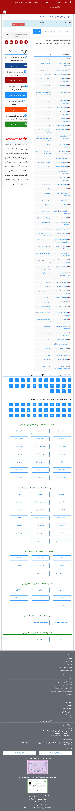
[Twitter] (16, 42)
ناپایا (49, 189)
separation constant (64, 334)
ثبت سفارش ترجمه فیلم (18, 124)
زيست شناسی (40, 557)
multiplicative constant (64, 179)
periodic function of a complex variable (62, 240)
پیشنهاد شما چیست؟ (18, 24)
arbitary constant (60, 74)
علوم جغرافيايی (62, 525)
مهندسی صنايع (40, 438)
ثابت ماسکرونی (47, 171)
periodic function (61, 233)
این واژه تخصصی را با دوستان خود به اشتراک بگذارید (16, 35)
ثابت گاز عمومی (47, 359)
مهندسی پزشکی (62, 446)
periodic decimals (61, 229)
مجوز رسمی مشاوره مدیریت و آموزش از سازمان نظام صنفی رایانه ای (37, 777)
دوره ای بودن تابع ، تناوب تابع (43, 312)
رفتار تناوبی (48, 204)
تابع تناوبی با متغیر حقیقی (44, 246)
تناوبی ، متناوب (47, 302)
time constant (62, 355)
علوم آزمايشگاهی (19, 597)
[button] (55, 2)
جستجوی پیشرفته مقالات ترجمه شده (61, 691)
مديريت (40, 494)
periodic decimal (61, 218)
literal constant (61, 158)
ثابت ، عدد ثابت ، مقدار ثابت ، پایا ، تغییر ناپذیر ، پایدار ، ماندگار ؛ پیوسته (43, 94)
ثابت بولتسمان (47, 85)
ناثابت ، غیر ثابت (46, 184)
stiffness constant (60, 344)
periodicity (63, 306)
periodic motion (61, 267)
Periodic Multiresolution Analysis (65, 275)
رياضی (61, 565)
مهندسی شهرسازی (40, 462)
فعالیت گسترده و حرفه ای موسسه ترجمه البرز (37, 796)
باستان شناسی (40, 533)
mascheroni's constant (64, 172)
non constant (62, 184)
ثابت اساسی (48, 118)
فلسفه (19, 517)
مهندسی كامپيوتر (62, 431)
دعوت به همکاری (67, 674)
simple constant (61, 340)
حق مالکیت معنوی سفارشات (64, 670)
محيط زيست (62, 462)
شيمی (61, 557)
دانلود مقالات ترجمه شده (65, 685)
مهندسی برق (40, 431)
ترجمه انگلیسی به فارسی (65, 682)
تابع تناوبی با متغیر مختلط (44, 239)
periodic (64, 200)
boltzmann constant (64, 86)
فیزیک (19, 557)
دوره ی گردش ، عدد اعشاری (44, 218)
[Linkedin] (6, 42)
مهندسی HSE (61, 469)
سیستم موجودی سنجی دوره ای (43, 261)
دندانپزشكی (62, 605)
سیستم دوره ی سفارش (45, 291)
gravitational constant (64, 145)
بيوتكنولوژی (19, 590)
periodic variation (61, 298)
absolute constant (60, 59)
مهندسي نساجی (40, 454)
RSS (68, 705)
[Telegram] (26, 42)
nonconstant (62, 189)
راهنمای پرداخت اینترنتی (65, 708)
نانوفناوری (19, 565)
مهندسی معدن (61, 454)
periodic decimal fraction (63, 223)
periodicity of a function (63, 313)
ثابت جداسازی (47, 333)
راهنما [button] (36, 2)
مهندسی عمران (19, 431)
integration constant (64, 152)
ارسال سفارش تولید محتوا (17, 95)
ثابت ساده (48, 340)
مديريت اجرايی (40, 525)
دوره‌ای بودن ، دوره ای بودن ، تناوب (43, 307)
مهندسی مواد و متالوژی (40, 446)
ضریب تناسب (47, 326)
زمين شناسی (40, 565)
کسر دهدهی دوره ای (46, 222)
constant (63, 92)
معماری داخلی (40, 639)
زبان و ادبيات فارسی (40, 517)
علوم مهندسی (40, 477)
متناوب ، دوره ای (46, 200)
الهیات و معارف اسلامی (62, 541)
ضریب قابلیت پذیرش (45, 63)
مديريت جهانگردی (40, 510)
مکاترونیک (19, 469)
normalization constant (63, 194)
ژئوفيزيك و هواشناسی (61, 573)
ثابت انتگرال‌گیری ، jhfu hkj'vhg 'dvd (43, 152)
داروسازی (62, 597)
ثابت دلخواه (48, 74)
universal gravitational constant (62, 367)
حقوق (19, 494)
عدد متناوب (48, 282)
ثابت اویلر (48, 125)
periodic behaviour (65, 205)
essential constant (65, 120)
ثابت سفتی (48, 344)
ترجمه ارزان (69, 694)
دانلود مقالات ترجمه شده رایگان (63, 688)
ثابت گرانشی (47, 144)
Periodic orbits (62, 286)
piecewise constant (65, 320)
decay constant (61, 107)
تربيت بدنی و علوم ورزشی (40, 502)
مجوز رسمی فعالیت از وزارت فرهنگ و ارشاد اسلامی (37, 758)
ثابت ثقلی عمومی (46, 366)
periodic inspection (65, 254)
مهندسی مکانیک (62, 438)
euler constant (62, 125)
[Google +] (11, 42)
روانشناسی (61, 502)
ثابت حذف (48, 112)
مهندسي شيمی (19, 438)
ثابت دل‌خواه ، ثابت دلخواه (44, 79)
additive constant (61, 70)
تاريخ (62, 533)
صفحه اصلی (66, 2)
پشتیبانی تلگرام (20, 753)
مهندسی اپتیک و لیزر (40, 469)
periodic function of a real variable (62, 247)
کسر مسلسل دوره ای (45, 211)
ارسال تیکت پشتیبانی (56, 753)
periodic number (61, 282)
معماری (62, 639)
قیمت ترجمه (44, 2)
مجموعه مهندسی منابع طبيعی (40, 622)
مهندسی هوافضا (19, 462)
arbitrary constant (65, 80)
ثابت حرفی (48, 158)
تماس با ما (69, 661)
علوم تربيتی (19, 502)
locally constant (61, 162)
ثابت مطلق (48, 59)
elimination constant (65, 113)
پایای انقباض (47, 101)
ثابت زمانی (48, 355)
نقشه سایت (69, 718)
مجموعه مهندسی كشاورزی (61, 622)
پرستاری (40, 590)
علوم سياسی (19, 525)
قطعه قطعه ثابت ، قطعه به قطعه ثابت (43, 320)
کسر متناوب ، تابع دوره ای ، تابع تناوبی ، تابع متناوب (43, 234)
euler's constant (61, 130)
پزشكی (62, 590)
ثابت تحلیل (48, 107)
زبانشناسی (19, 533)
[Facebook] (21, 42)
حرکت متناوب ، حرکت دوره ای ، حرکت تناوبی (43, 268)
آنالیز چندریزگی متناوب (45, 273)
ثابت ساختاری (47, 348)
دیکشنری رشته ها (55, 7)
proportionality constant (63, 327)
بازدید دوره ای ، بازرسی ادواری (43, 253)
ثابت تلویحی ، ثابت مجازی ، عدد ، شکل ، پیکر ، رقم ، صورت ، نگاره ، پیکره (43, 138)
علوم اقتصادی (61, 510)
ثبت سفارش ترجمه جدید (17, 66)
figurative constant (65, 137)
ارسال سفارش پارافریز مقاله (17, 110)
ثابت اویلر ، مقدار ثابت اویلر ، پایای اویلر (43, 131)
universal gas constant (64, 360)
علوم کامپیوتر (40, 573)
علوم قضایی (40, 541)
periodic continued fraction (62, 212)
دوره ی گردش (47, 229)
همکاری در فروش (67, 712)
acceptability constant (64, 64)
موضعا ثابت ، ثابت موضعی (44, 162)
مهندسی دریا (19, 477)
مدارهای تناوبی (47, 286)
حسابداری (61, 494)
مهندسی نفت (19, 454)
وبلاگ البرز (69, 664)
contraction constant (64, 102)
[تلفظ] (70, 22)
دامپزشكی (40, 597)
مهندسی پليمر (19, 446)
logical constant (61, 166)
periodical (63, 302)
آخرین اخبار (69, 702)
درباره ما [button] (28, 2)
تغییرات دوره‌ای (47, 298)
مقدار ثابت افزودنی (46, 70)
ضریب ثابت (48, 178)
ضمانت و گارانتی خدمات (65, 667)
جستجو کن (37, 31)
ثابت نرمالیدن (47, 193)
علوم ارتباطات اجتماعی (62, 517)
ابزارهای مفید (68, 715)
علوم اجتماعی (19, 510)
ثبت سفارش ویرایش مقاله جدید (16, 80)
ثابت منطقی (48, 166)
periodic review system (63, 292)
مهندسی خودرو (61, 477)
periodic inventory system (62, 261)
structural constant (65, 349)
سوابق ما (69, 658)
